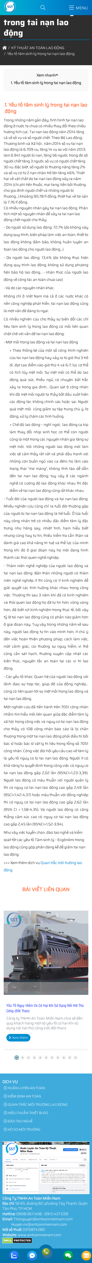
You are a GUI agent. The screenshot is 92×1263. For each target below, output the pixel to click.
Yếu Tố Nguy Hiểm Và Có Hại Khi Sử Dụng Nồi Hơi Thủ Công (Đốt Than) (45, 1008)
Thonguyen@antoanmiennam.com (43, 1219)
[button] (43, 8)
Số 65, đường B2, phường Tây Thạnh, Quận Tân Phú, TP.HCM (45, 1205)
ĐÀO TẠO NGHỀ (20, 1121)
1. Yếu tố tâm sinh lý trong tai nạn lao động (46, 83)
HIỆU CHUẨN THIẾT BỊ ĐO (27, 1113)
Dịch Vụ (10, 1082)
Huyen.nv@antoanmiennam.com (39, 1224)
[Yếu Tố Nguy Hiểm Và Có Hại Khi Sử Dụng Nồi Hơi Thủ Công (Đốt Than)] (46, 953)
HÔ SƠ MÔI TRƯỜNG (23, 1129)
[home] (4, 48)
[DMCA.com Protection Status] (17, 1242)
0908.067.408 (29, 1214)
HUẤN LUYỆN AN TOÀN (26, 1088)
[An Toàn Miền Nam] (9, 12)
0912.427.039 (56, 1214)
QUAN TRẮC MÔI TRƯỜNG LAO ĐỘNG (37, 1104)
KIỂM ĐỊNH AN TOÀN (24, 1096)
